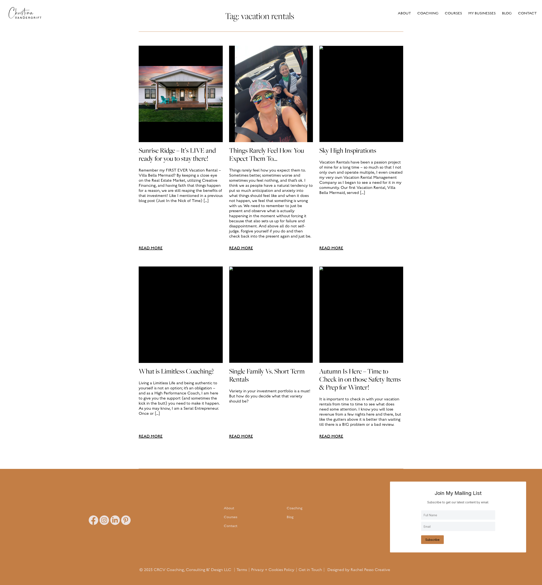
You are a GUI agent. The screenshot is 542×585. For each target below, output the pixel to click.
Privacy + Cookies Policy (272, 569)
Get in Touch (310, 569)
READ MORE (151, 248)
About (229, 508)
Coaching (294, 508)
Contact (230, 526)
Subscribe (432, 539)
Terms (241, 569)
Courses (230, 517)
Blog (290, 517)
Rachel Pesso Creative (370, 569)
